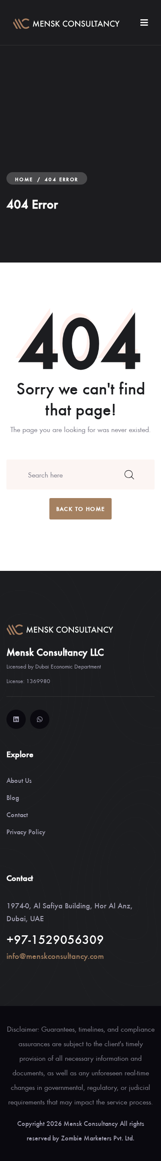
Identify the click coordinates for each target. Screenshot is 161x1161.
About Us (19, 780)
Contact (17, 814)
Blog (12, 797)
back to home (80, 508)
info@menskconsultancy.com (55, 955)
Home (24, 179)
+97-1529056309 (55, 938)
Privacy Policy (26, 831)
